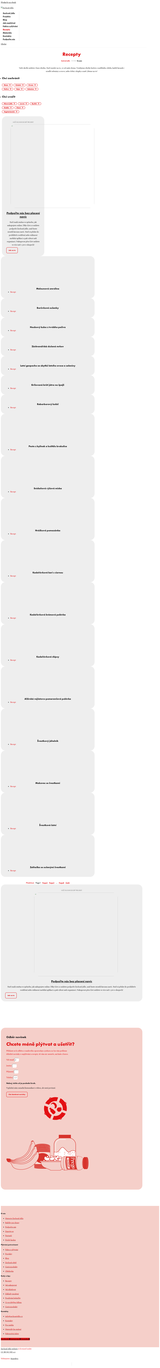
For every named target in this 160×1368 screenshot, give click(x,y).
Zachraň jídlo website (9, 1349)
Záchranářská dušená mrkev (48, 346)
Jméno (9, 1065)
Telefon (9, 1077)
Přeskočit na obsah (8, 2)
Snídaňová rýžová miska (48, 488)
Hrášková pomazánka (47, 530)
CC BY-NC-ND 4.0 (8, 1352)
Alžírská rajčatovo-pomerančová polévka (47, 698)
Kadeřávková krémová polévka (48, 614)
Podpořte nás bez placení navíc (23, 215)
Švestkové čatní (47, 825)
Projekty (7, 16)
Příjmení (10, 1071)
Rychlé (34, 104)
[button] (3, 44)
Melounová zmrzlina (47, 288)
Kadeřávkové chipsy (47, 656)
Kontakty (7, 36)
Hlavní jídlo (8, 104)
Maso (6, 85)
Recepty (6, 29)
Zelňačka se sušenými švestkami (48, 867)
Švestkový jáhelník (47, 741)
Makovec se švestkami (47, 783)
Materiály (7, 32)
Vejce (18, 89)
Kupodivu (14, 1358)
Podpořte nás (9, 39)
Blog (5, 19)
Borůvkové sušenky (48, 307)
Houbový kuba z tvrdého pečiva (48, 327)
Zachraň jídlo (9, 13)
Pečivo (6, 89)
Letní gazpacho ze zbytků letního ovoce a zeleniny (47, 365)
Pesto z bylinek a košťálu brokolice (48, 446)
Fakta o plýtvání (10, 26)
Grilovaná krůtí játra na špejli (47, 384)
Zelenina (30, 89)
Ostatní (18, 85)
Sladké (6, 108)
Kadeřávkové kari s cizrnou (48, 572)
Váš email (10, 1060)
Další (68, 883)
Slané (18, 108)
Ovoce (30, 85)
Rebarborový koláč (48, 404)
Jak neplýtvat (9, 23)
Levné (22, 104)
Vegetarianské (9, 112)
